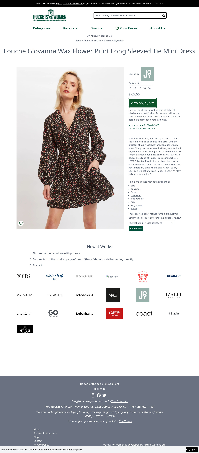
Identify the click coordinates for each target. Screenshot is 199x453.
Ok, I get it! (191, 449)
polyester (135, 188)
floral (133, 192)
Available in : (135, 83)
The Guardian (119, 401)
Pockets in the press (45, 433)
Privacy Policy (41, 444)
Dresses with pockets (114, 40)
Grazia (111, 416)
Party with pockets (92, 40)
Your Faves (128, 28)
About (36, 429)
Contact (37, 440)
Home (78, 40)
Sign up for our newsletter (69, 3)
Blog (36, 437)
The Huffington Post (141, 406)
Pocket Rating (136, 222)
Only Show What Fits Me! (99, 35)
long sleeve (136, 205)
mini (133, 201)
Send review (136, 228)
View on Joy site (143, 103)
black (133, 185)
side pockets (137, 198)
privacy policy (75, 449)
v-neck (134, 208)
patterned (136, 195)
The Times (125, 421)
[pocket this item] (21, 223)
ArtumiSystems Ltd (155, 444)
